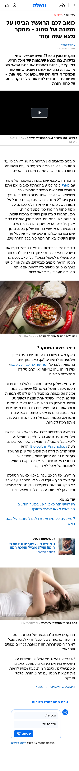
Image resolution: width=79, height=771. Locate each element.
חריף (45, 687)
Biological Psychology (48, 447)
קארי (66, 185)
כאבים (71, 687)
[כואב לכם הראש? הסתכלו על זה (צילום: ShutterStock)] (39, 310)
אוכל (52, 687)
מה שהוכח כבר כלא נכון (28, 365)
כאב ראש (61, 687)
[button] (62, 5)
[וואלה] (39, 5)
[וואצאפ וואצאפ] (14, 5)
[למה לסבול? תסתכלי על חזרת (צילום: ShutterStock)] (39, 597)
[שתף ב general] (7, 5)
